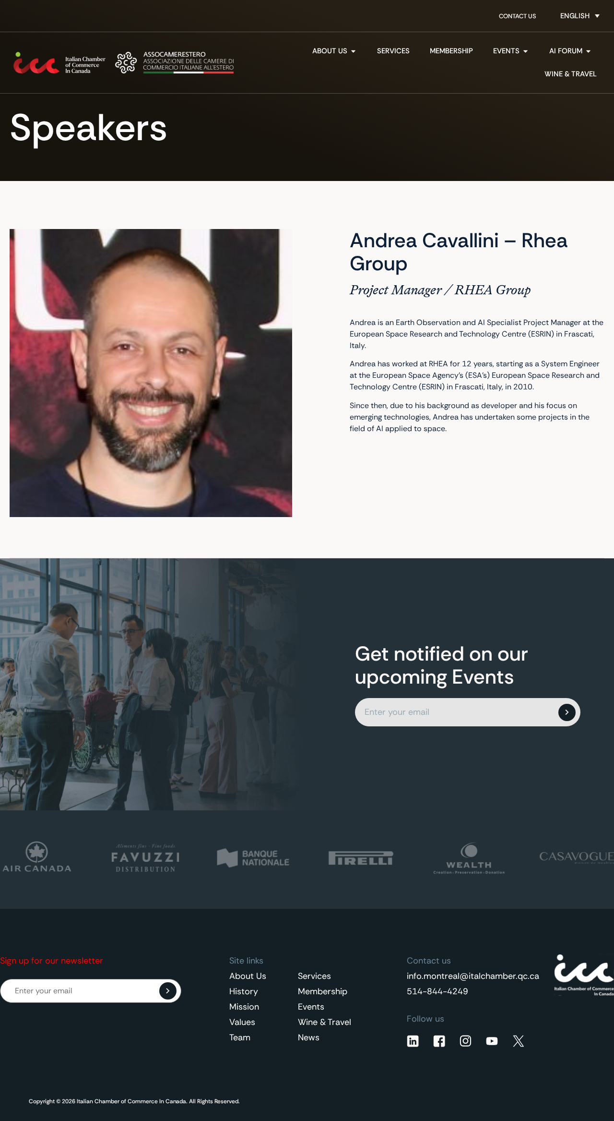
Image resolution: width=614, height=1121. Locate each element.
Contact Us (517, 16)
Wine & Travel (324, 1022)
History (243, 991)
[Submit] (567, 712)
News (308, 1037)
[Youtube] (492, 1041)
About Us (247, 976)
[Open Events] (525, 51)
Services (314, 976)
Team (239, 1037)
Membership (322, 991)
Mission (244, 1007)
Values (242, 1022)
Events (311, 1007)
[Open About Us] (353, 51)
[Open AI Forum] (588, 51)
